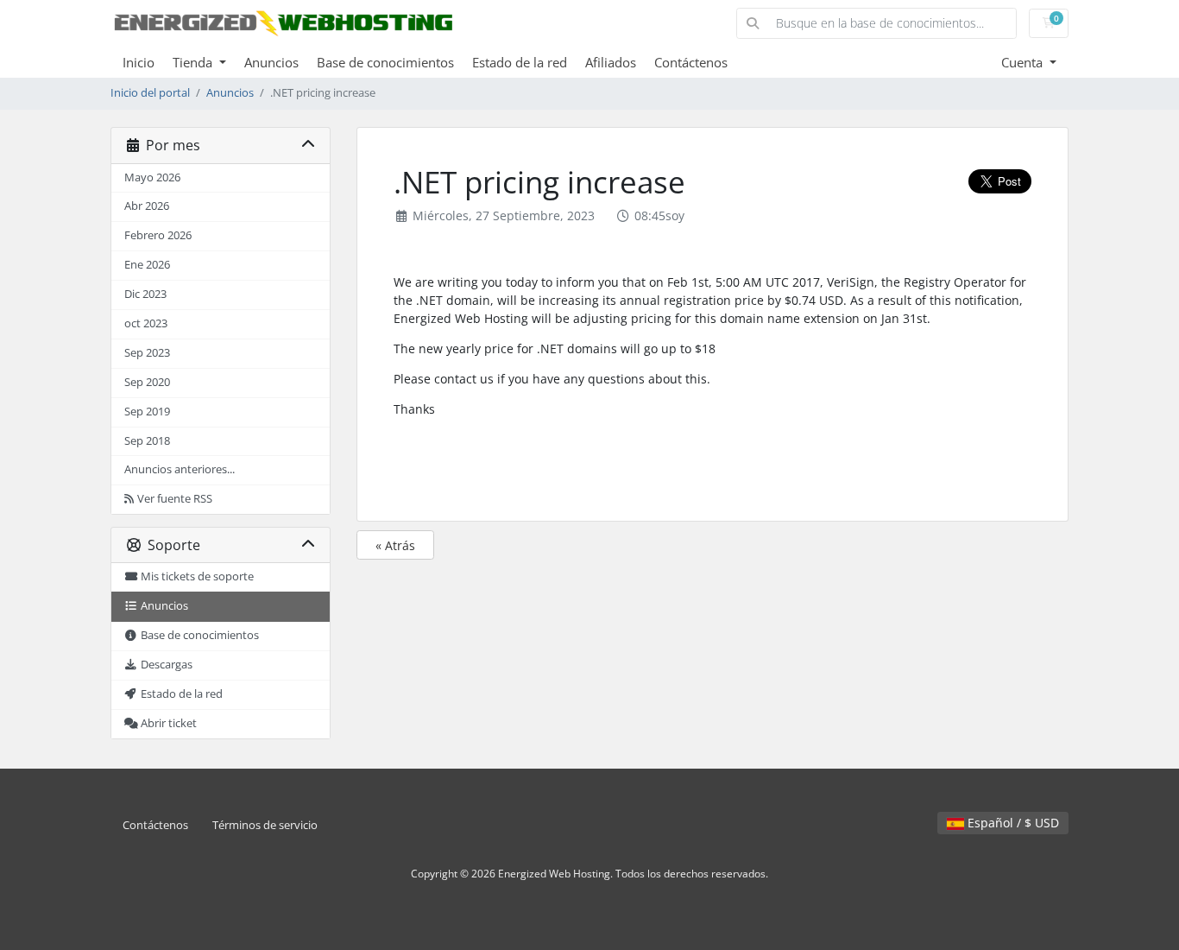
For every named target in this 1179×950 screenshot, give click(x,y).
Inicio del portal (150, 93)
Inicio (138, 62)
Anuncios (271, 62)
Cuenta (1023, 62)
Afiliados (610, 62)
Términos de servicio (265, 825)
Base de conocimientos (385, 62)
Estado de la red (519, 62)
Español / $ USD (1011, 822)
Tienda (194, 62)
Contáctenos (691, 62)
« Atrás (395, 545)
